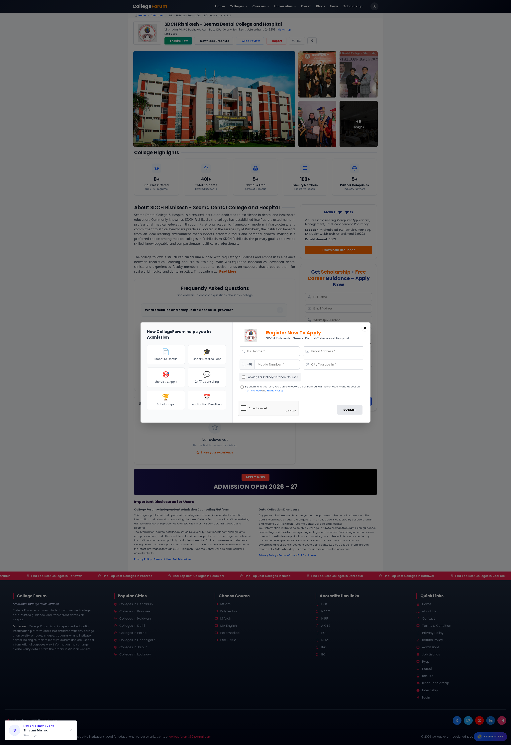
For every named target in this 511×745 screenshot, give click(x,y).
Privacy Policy (275, 390)
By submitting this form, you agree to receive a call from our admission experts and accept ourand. (302, 388)
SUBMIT (349, 409)
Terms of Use (253, 390)
